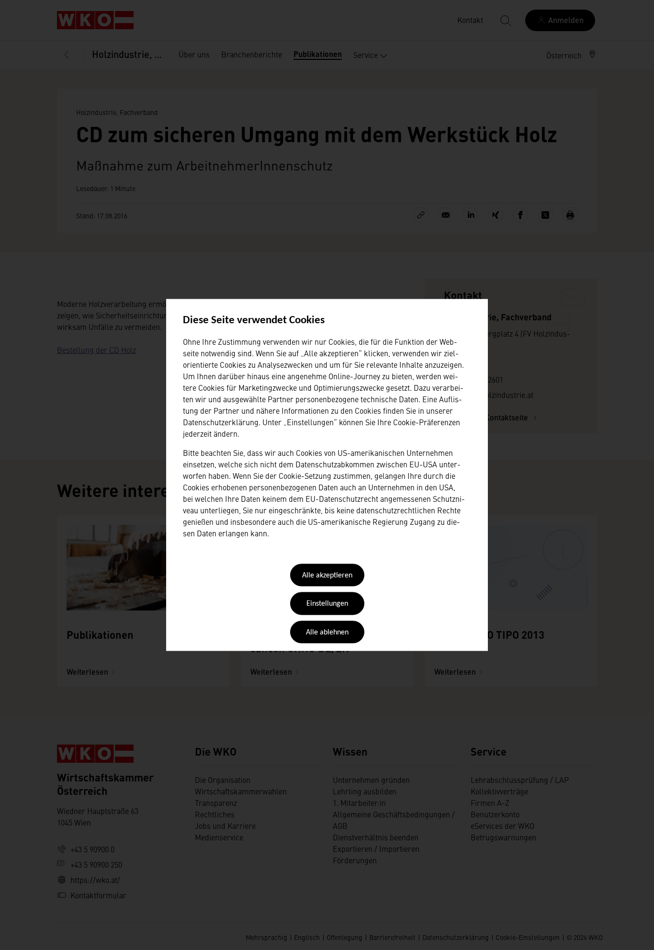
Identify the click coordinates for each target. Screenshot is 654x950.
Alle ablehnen (327, 632)
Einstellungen (327, 604)
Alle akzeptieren (327, 575)
